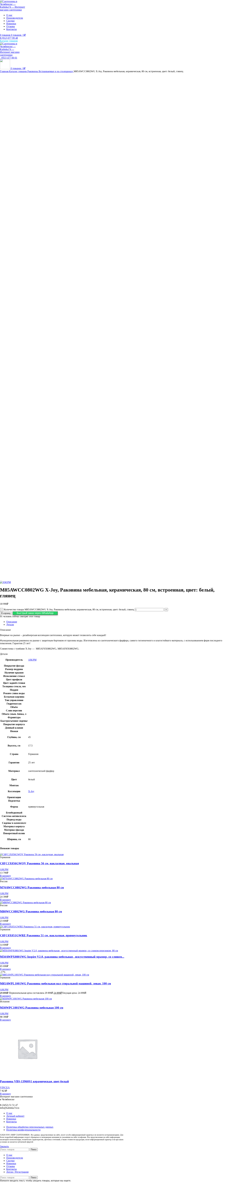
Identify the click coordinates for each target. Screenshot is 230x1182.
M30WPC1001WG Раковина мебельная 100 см (31, 1007)
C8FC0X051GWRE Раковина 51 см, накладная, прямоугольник (43, 935)
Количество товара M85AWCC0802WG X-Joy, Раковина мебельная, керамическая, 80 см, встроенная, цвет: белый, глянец (69, 609)
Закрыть (4, 1146)
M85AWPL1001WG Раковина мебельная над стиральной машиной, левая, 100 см (55, 983)
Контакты (11, 1121)
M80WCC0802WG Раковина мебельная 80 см (31, 911)
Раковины (33, 71)
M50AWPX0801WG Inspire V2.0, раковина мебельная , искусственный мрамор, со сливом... (62, 956)
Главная (4, 71)
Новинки (11, 1118)
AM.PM (32, 659)
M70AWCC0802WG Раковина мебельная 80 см (32, 887)
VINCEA (5, 1087)
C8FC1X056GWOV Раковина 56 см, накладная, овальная (39, 863)
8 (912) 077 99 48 (9, 38)
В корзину (6, 613)
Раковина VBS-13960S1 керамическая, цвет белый (34, 1081)
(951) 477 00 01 (8, 57)
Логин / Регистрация (17, 1172)
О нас (9, 1113)
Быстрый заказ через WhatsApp (35, 613)
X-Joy (31, 791)
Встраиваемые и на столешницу (56, 71)
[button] (35, 613)
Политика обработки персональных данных (29, 1127)
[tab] (118, 621)
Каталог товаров (18, 71)
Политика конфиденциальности (23, 1129)
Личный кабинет (15, 1116)
